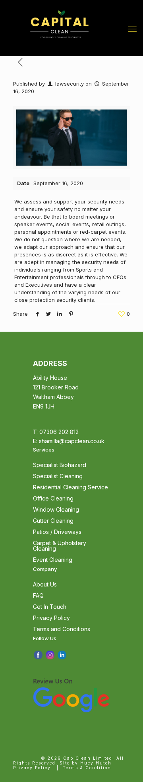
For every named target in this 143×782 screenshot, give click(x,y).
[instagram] (50, 654)
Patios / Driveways (57, 531)
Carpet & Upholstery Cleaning (59, 546)
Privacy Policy (51, 617)
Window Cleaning (56, 509)
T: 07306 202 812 (56, 431)
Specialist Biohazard (59, 464)
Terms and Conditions (61, 629)
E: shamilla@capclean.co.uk (68, 441)
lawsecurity (69, 83)
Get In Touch (49, 606)
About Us (45, 584)
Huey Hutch (96, 762)
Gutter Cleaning (53, 520)
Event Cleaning (52, 559)
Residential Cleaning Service (70, 487)
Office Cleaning (53, 498)
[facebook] (38, 654)
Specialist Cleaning (58, 476)
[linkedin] (62, 654)
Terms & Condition (87, 767)
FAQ (38, 595)
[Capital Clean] (59, 12)
